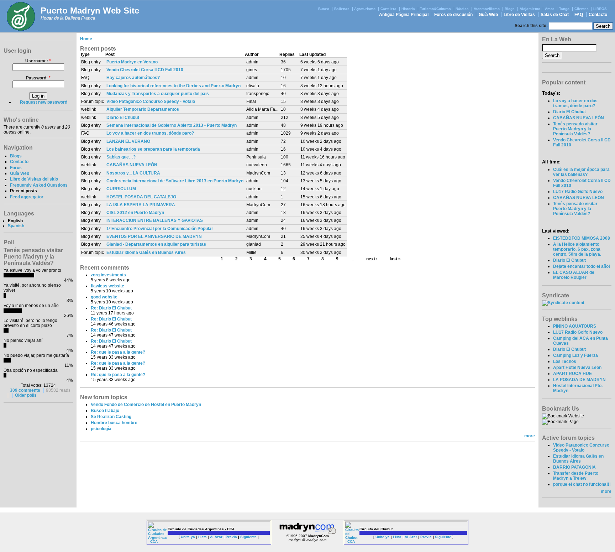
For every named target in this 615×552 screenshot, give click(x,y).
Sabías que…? (121, 157)
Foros (16, 167)
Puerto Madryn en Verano (132, 61)
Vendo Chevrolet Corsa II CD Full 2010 (144, 69)
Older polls (26, 395)
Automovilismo (487, 9)
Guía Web (488, 14)
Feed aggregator (26, 196)
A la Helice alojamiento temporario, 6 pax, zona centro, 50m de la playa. (577, 249)
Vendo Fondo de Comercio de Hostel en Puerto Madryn (146, 404)
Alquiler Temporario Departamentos (142, 109)
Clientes (581, 9)
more (529, 435)
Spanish (16, 225)
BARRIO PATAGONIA (574, 467)
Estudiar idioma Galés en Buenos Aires (146, 252)
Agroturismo (364, 9)
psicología (101, 428)
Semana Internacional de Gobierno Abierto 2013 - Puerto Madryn (171, 125)
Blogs (510, 9)
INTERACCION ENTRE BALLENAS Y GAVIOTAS (154, 220)
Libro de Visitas (519, 14)
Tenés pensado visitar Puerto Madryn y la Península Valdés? (575, 128)
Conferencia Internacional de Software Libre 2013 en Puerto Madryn (174, 180)
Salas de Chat (555, 14)
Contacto (598, 14)
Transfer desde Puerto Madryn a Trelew (575, 476)
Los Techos (564, 361)
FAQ (578, 14)
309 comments (25, 390)
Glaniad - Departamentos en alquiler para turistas (156, 244)
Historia (408, 9)
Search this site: (532, 25)
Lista (202, 537)
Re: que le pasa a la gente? (118, 352)
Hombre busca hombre (114, 422)
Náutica (462, 9)
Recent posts (23, 190)
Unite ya (188, 537)
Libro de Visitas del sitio (34, 179)
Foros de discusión (453, 14)
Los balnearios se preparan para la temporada (153, 149)
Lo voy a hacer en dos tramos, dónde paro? (150, 133)
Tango (564, 9)
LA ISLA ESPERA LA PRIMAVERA (140, 204)
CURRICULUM (121, 188)
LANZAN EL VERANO (128, 141)
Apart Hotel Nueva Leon (577, 367)
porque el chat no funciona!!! (582, 484)
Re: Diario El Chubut (111, 308)
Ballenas (341, 9)
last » (395, 258)
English (15, 220)
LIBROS (600, 9)
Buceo (323, 9)
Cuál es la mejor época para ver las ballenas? (581, 172)
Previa (231, 537)
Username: (38, 60)
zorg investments (108, 274)
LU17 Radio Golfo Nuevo (578, 191)
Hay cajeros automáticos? (133, 77)
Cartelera (388, 9)
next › (372, 258)
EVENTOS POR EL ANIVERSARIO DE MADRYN (154, 236)
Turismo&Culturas (435, 9)
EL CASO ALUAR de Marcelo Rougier (573, 275)
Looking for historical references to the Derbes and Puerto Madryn (173, 85)
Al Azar (216, 537)
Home (86, 38)
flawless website (107, 285)
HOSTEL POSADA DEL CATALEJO (141, 196)
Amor (549, 9)
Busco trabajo (105, 410)
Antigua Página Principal (404, 14)
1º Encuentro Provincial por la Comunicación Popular (159, 228)
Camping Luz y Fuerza (575, 355)
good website (104, 297)
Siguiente (248, 537)
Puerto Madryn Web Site (90, 10)
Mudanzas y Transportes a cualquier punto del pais (157, 93)
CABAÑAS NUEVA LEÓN (131, 164)
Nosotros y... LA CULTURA (133, 173)
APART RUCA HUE (572, 373)
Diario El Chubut (122, 117)
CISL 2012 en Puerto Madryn (135, 212)
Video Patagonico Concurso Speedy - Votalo (150, 101)
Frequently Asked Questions (39, 185)
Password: (38, 77)
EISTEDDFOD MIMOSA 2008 (581, 238)
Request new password (43, 102)
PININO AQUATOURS (574, 326)
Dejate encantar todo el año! (581, 266)
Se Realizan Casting (111, 416)
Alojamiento (530, 9)
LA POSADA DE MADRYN (579, 379)
